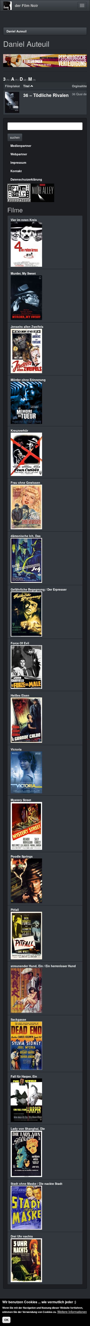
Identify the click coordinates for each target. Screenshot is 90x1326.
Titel (26, 86)
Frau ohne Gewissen (25, 482)
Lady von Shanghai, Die (28, 1128)
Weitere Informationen (72, 1312)
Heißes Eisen (20, 695)
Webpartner (18, 154)
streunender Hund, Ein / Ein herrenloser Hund (43, 966)
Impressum (18, 162)
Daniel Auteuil (16, 31)
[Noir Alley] (42, 192)
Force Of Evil (20, 643)
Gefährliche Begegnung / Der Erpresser (39, 589)
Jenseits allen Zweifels (27, 326)
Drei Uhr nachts (22, 1236)
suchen (15, 137)
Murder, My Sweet (23, 273)
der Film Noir (26, 5)
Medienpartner (20, 145)
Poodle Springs (22, 856)
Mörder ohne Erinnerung (28, 380)
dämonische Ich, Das (26, 536)
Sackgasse (18, 1019)
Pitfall (15, 910)
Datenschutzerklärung (26, 179)
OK (6, 1320)
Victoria (16, 749)
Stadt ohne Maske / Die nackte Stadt (36, 1183)
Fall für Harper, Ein (24, 1076)
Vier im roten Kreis (24, 220)
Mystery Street (21, 800)
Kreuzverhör (19, 430)
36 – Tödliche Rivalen (46, 95)
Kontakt (16, 171)
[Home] (7, 5)
